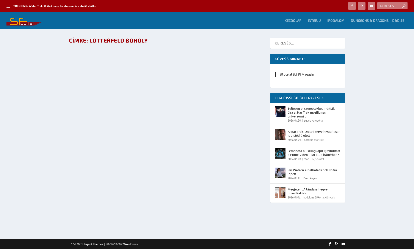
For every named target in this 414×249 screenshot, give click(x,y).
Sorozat (308, 139)
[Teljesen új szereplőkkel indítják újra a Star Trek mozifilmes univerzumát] (280, 111)
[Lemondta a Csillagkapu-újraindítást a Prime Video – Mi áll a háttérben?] (280, 153)
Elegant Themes (92, 244)
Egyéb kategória (313, 120)
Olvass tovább (88, 216)
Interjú (314, 20)
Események (310, 178)
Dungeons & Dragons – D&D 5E (377, 20)
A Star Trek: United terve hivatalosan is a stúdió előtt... (62, 5)
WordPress (130, 244)
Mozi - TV (309, 159)
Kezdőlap (293, 20)
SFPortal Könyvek (325, 197)
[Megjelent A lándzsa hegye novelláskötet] (280, 192)
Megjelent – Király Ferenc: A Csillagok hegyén (117, 198)
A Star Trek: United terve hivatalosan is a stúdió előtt (314, 133)
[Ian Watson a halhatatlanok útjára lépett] (280, 173)
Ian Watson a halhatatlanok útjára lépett (312, 172)
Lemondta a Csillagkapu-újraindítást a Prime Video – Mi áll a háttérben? (314, 153)
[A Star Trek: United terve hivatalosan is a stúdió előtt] (280, 134)
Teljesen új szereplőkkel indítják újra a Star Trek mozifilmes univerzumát (311, 112)
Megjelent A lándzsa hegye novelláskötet (308, 191)
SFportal (91, 204)
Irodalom (335, 20)
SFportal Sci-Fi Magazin (297, 74)
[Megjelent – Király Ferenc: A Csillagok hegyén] (117, 119)
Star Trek (319, 139)
